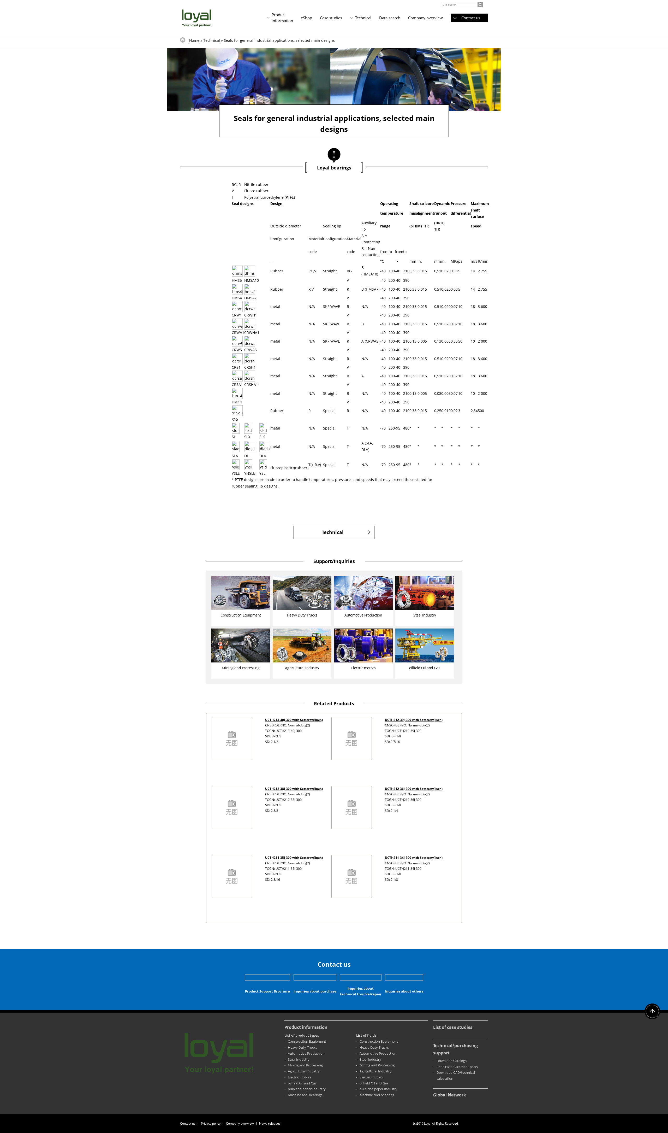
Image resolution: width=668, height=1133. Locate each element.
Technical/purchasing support (455, 1049)
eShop (306, 17)
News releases (270, 1123)
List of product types (301, 1035)
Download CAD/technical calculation (456, 1075)
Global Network (449, 1095)
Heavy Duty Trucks (302, 1047)
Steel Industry (298, 1059)
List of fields (366, 1035)
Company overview (425, 17)
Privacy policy (210, 1123)
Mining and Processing (305, 1065)
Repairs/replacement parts (457, 1066)
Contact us (470, 17)
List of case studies (452, 1027)
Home (194, 40)
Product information (282, 17)
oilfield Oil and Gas (302, 1083)
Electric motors (299, 1077)
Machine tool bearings (305, 1095)
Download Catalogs (452, 1060)
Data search (389, 17)
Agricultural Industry (304, 1071)
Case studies (331, 17)
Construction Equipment (307, 1041)
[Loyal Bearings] (196, 18)
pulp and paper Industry (307, 1089)
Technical (363, 17)
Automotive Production (306, 1053)
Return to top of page (652, 1011)
